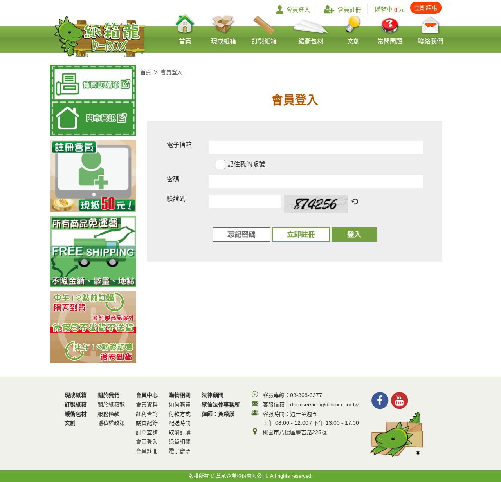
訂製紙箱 (76, 404)
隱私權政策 (111, 423)
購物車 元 (406, 9)
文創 (70, 423)
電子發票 (180, 451)
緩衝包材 (76, 414)
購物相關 (180, 423)
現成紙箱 (76, 395)
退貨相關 (180, 442)
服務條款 (108, 414)
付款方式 (180, 414)
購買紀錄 (147, 423)
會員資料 (147, 404)
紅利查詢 (147, 414)
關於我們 (111, 409)
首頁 (145, 72)
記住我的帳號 (246, 164)
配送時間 (180, 423)
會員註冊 (349, 9)
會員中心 (147, 423)
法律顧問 (212, 395)
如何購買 (180, 404)
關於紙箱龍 (111, 404)
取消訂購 (180, 432)
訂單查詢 (147, 432)
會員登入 (298, 9)
